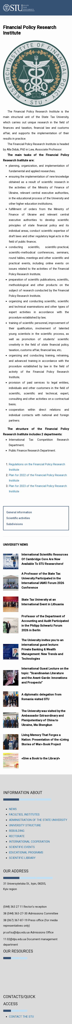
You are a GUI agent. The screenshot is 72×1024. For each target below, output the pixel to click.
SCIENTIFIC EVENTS (22, 847)
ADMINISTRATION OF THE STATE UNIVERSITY (38, 820)
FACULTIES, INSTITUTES (24, 814)
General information (19, 512)
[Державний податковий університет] (13, 7)
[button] (65, 8)
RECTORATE (17, 836)
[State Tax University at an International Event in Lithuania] (10, 602)
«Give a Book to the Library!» (41, 758)
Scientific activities (18, 518)
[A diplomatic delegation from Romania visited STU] (10, 697)
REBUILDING (16, 831)
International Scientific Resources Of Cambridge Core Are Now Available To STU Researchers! (45, 559)
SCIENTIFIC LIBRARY (22, 858)
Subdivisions (14, 524)
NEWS (13, 809)
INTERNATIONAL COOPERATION (29, 841)
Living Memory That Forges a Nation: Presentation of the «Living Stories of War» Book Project (45, 739)
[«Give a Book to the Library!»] (10, 758)
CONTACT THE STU (21, 1016)
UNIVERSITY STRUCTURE (25, 825)
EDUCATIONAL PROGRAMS (26, 852)
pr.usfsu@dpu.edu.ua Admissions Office (28, 932)
